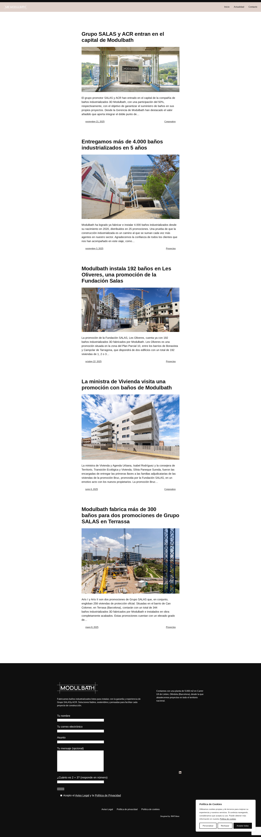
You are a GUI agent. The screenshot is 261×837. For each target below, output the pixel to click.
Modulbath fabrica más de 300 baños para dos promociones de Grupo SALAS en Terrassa (130, 515)
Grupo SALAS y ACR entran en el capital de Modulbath (123, 37)
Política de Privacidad (108, 795)
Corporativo (170, 121)
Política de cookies (228, 819)
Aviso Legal (82, 795)
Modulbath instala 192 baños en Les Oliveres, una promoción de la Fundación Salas (126, 275)
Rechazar (225, 826)
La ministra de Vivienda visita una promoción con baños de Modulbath (127, 385)
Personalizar (208, 826)
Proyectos (171, 248)
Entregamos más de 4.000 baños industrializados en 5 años (122, 145)
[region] (226, 816)
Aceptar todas (243, 826)
